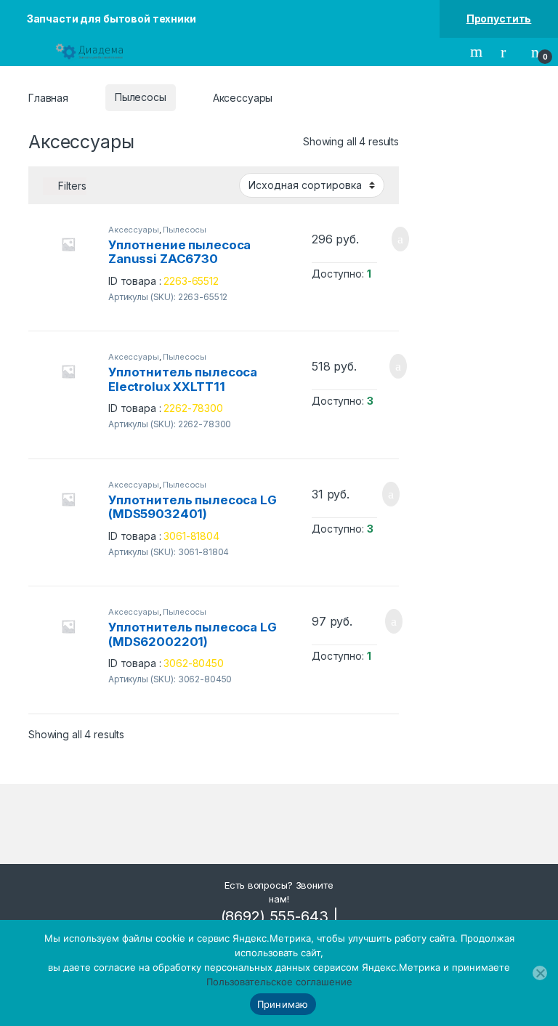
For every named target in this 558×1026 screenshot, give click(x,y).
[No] (540, 973)
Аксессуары (133, 230)
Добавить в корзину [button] (384, 239)
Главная (48, 97)
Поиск (478, 52)
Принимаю (283, 1004)
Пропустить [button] (499, 18)
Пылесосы (140, 97)
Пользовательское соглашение (279, 981)
